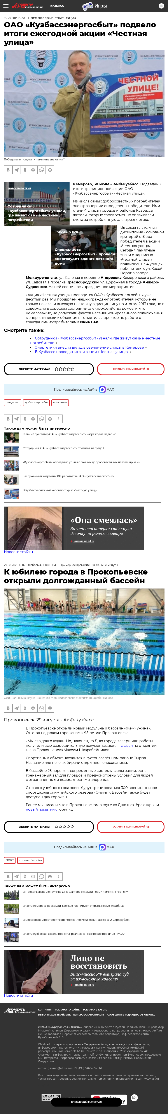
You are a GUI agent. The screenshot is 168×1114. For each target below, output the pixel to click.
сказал (127, 745)
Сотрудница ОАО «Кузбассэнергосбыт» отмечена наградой (63, 448)
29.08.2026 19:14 (14, 565)
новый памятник (41, 809)
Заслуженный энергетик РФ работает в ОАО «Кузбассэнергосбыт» (68, 476)
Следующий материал (86, 1102)
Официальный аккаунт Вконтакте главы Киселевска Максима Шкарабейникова (58, 697)
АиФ (62, 159)
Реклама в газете (95, 1009)
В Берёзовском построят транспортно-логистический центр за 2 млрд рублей (76, 919)
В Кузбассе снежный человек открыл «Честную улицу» (60, 490)
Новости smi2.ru (18, 552)
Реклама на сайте (67, 1009)
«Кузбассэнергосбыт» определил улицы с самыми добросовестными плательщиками (81, 462)
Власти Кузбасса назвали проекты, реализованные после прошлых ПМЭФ (73, 933)
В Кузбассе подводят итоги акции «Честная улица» (81, 352)
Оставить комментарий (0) (131, 369)
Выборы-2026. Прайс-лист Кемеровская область (71, 1014)
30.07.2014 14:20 (14, 17)
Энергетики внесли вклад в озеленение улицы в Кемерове (89, 347)
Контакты (44, 1009)
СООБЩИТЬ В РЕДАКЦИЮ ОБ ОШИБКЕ (131, 1014)
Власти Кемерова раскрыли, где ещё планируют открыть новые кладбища (73, 905)
